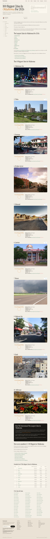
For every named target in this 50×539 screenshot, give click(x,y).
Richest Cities (18, 525)
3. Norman (17, 134)
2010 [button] (41, 466)
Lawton (16, 42)
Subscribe (12, 526)
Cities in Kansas (16, 515)
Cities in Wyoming (39, 515)
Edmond (16, 41)
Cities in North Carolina (28, 515)
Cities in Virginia (39, 509)
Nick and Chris (9, 533)
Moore (16, 44)
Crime (36, 94)
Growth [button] (46, 466)
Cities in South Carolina (40, 500)
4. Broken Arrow (18, 166)
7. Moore (16, 278)
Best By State (18, 529)
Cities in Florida (30, 525)
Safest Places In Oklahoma (19, 457)
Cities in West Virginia (39, 512)
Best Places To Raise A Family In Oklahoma (21, 453)
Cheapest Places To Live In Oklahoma (20, 56)
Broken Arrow (17, 39)
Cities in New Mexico (28, 512)
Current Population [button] (34, 466)
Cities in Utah (38, 506)
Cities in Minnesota (27, 500)
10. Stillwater (17, 390)
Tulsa (16, 37)
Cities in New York (30, 526)
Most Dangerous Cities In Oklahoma (20, 58)
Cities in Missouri (27, 503)
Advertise (40, 525)
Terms (39, 527)
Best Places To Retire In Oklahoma (20, 454)
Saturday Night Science (42, 524)
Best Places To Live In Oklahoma (19, 55)
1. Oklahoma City (19, 66)
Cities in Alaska (16, 494)
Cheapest (18, 524)
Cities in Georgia (16, 506)
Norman (16, 38)
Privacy (39, 526)
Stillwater (16, 48)
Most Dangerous (19, 526)
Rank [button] (15, 466)
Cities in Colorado (16, 500)
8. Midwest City (18, 316)
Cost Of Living (39, 94)
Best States (18, 528)
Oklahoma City (17, 35)
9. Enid (16, 354)
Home (3, 3)
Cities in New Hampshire (28, 509)
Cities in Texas (29, 524)
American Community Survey (26, 432)
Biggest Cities (7, 3)
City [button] (18, 466)
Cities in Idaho (16, 509)
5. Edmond (17, 204)
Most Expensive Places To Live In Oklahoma (21, 460)
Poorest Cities (18, 527)
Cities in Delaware (16, 503)
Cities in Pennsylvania (39, 497)
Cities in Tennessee (39, 503)
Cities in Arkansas (16, 497)
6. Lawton (17, 242)
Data (34, 94)
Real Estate (43, 94)
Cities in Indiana (16, 512)
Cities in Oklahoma (39, 494)
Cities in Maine (27, 494)
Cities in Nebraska (27, 506)
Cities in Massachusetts (28, 497)
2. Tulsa (16, 99)
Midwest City (17, 45)
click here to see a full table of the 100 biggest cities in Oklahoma (25, 50)
